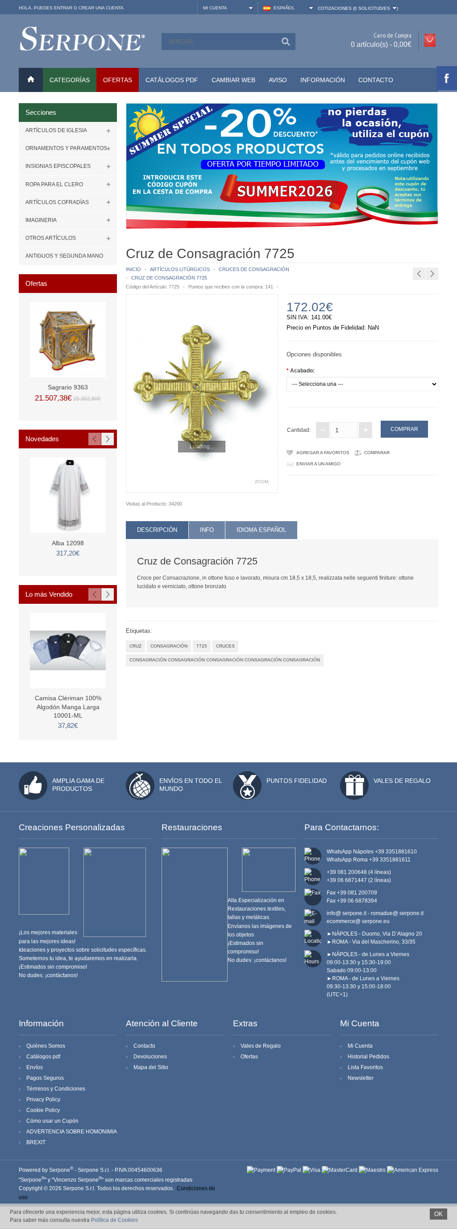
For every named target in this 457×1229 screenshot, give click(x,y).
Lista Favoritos (365, 1067)
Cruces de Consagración (254, 269)
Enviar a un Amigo (318, 463)
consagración (168, 646)
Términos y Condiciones (55, 1089)
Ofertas (249, 1056)
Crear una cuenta (101, 7)
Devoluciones (150, 1056)
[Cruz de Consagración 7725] (202, 393)
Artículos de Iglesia (56, 130)
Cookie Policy (43, 1110)
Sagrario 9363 (68, 387)
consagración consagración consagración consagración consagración (224, 659)
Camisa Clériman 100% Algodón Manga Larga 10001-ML (68, 706)
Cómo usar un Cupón (52, 1121)
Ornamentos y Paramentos (66, 148)
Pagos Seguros (45, 1078)
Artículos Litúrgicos (180, 269)
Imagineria (41, 220)
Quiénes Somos (45, 1046)
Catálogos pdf (43, 1056)
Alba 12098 (68, 543)
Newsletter (361, 1078)
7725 (201, 646)
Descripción (157, 530)
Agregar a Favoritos (322, 452)
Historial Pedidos (368, 1056)
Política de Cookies (114, 1220)
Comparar (377, 452)
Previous (94, 439)
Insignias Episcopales (58, 166)
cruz (135, 646)
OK (438, 1214)
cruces (225, 646)
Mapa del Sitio (150, 1067)
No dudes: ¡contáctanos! (48, 975)
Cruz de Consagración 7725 (169, 277)
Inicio (133, 269)
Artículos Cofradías (57, 202)
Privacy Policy (43, 1099)
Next (107, 439)
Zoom (261, 481)
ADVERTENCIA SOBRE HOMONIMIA (71, 1132)
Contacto (375, 80)
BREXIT (36, 1142)
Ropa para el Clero (54, 184)
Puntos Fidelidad (296, 780)
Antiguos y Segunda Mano (64, 256)
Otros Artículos (50, 238)
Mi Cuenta (360, 1046)
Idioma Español (261, 530)
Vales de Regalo (402, 780)
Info (207, 530)
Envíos (34, 1067)
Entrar (63, 7)
